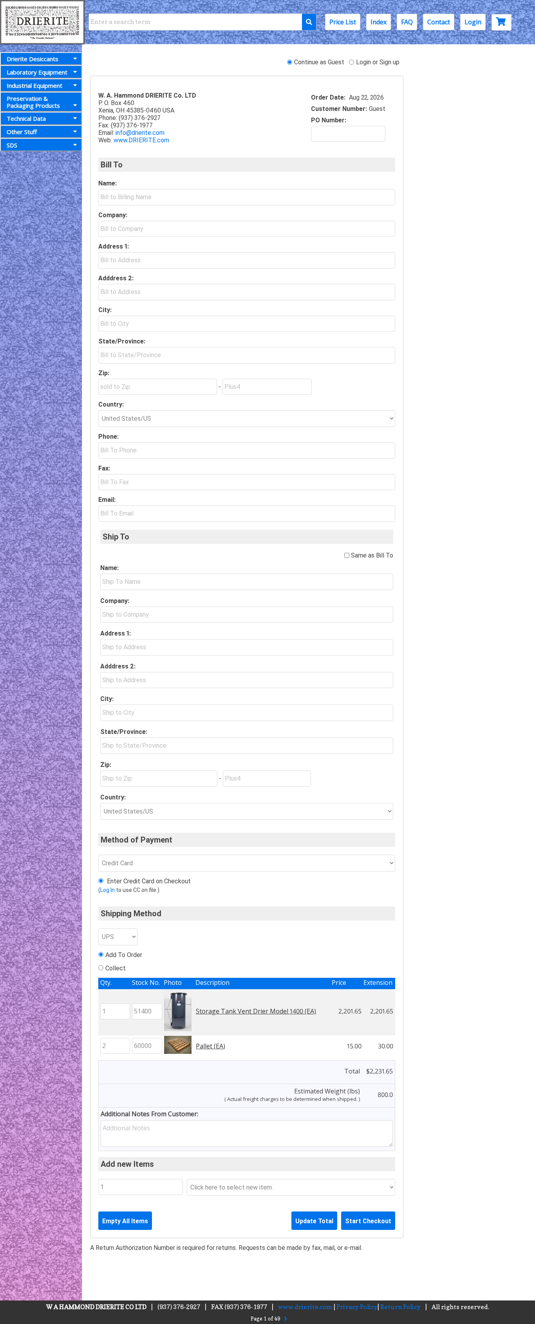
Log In (107, 890)
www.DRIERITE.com (141, 140)
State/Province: (121, 341)
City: (105, 310)
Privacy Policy (357, 1307)
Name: (107, 183)
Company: (112, 215)
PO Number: (328, 120)
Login (473, 22)
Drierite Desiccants (32, 59)
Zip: (103, 373)
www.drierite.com (305, 1307)
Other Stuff (22, 132)
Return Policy (400, 1307)
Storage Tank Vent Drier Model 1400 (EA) (256, 1011)
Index (379, 22)
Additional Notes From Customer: (149, 1114)
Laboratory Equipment (37, 72)
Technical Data (26, 118)
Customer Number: (339, 109)
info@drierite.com (140, 132)
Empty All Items (125, 1221)
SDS (12, 145)
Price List (342, 22)
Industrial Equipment (34, 85)
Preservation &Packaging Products (33, 101)
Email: (107, 499)
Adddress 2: (116, 278)
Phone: (108, 436)
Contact (438, 22)
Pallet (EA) (210, 1046)
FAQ (407, 22)
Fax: (104, 468)
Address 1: (113, 246)
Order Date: (328, 97)
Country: (111, 404)
